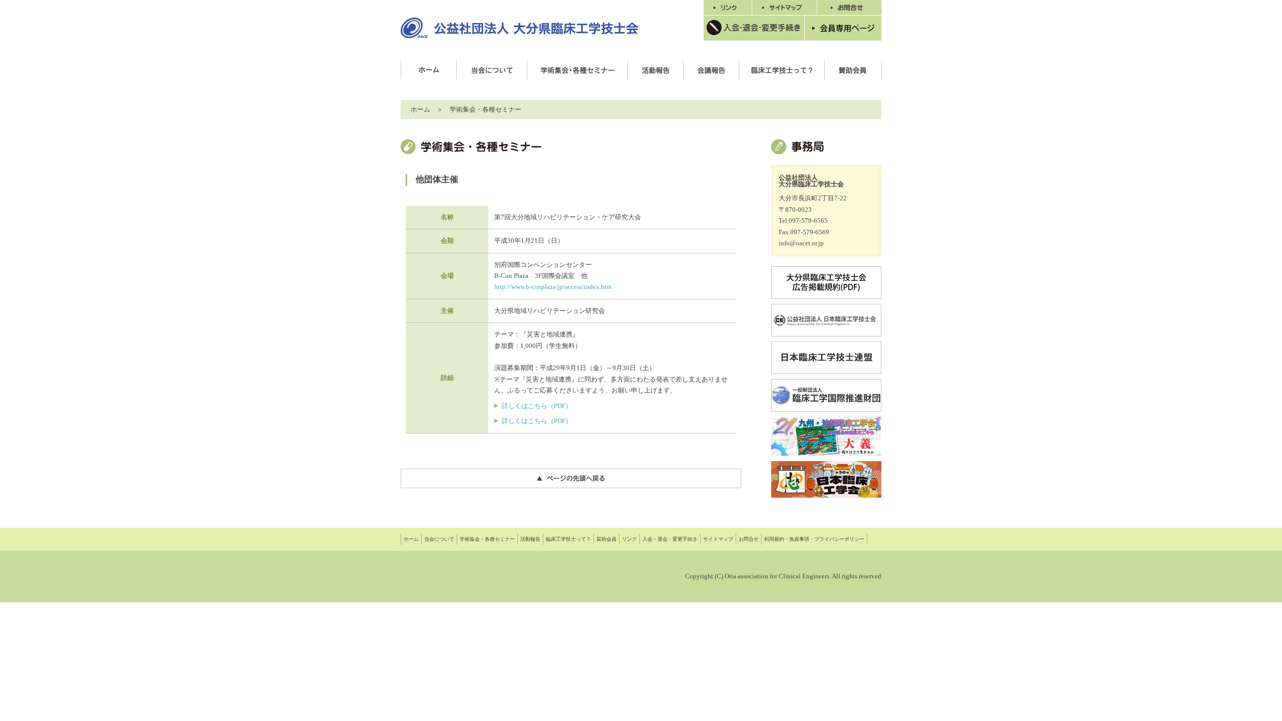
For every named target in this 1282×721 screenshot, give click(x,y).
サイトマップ (718, 539)
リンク (629, 539)
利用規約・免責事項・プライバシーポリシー (814, 539)
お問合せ (749, 539)
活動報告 (530, 539)
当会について (439, 539)
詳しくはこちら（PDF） (537, 406)
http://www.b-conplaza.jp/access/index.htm (552, 286)
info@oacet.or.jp (801, 243)
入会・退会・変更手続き (670, 539)
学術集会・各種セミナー (487, 539)
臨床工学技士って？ (568, 539)
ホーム (420, 109)
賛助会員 (606, 539)
